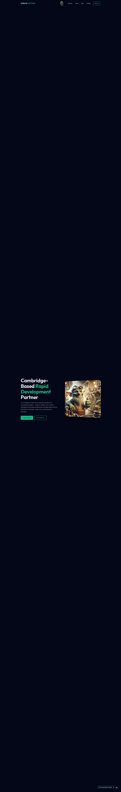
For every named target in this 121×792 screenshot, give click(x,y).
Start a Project (27, 417)
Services (70, 3)
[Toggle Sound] (117, 788)
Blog (82, 3)
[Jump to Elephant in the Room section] (61, 3)
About (76, 3)
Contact (88, 3)
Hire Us (97, 3)
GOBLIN (28, 3)
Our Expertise (40, 417)
